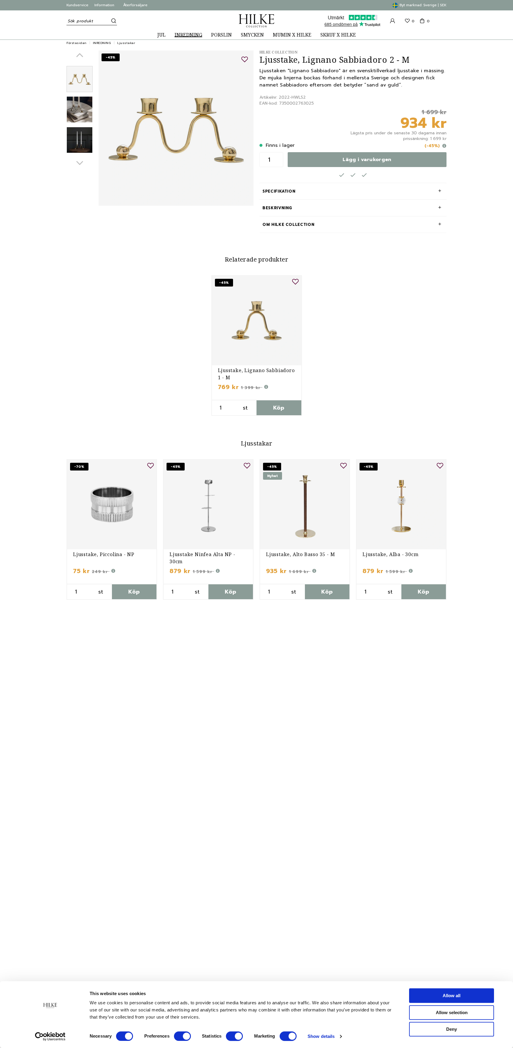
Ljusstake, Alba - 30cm (390, 554)
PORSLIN (221, 35)
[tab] (79, 79)
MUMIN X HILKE (292, 35)
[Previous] (79, 55)
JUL (161, 35)
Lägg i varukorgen (367, 159)
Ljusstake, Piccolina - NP (103, 554)
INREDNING (188, 35)
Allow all (451, 995)
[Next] (79, 163)
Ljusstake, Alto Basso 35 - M (300, 554)
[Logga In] (392, 20)
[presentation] (79, 79)
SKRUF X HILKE (338, 35)
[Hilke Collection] (256, 20)
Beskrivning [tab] (277, 208)
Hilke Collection (278, 52)
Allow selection (452, 1012)
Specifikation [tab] (278, 191)
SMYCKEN (252, 35)
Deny (451, 1029)
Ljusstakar (126, 43)
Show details (321, 1036)
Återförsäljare (135, 5)
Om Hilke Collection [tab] (288, 224)
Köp (279, 408)
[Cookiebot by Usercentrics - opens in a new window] (50, 1036)
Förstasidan (76, 43)
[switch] (182, 1036)
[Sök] (112, 20)
